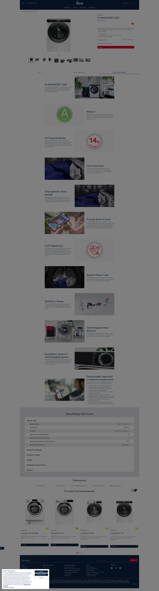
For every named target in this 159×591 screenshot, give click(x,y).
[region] (25, 579)
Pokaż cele (41, 577)
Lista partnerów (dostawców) (8, 587)
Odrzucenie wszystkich (41, 574)
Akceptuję (41, 571)
